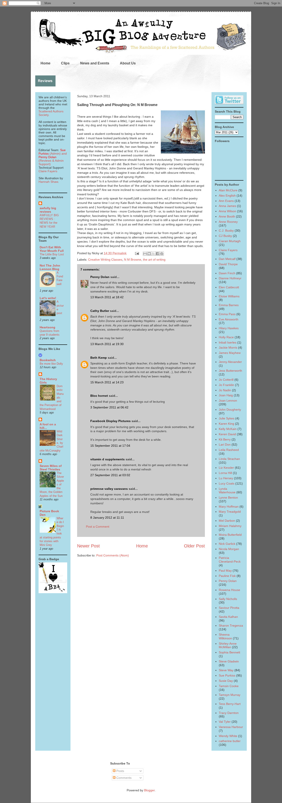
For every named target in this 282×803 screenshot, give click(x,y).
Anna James (227, 206)
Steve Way (226, 670)
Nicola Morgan (229, 549)
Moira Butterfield (230, 534)
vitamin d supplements (107, 459)
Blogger (149, 790)
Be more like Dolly (51, 363)
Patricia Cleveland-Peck (230, 559)
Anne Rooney (228, 221)
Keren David (227, 434)
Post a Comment (97, 526)
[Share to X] (153, 253)
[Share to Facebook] (157, 253)
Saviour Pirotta (229, 607)
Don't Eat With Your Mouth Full (52, 248)
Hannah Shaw (48, 181)
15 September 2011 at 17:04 (110, 445)
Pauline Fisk (227, 576)
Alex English (227, 195)
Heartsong (47, 327)
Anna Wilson (227, 211)
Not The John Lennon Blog (50, 267)
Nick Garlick (227, 543)
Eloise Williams (229, 296)
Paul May (225, 570)
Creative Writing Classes (105, 259)
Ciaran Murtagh (230, 241)
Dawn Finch (227, 273)
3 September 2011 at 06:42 (109, 407)
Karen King (226, 423)
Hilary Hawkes (229, 328)
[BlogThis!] (149, 253)
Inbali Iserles (227, 342)
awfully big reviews (48, 209)
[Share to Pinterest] (162, 253)
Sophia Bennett (229, 652)
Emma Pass (227, 314)
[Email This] (145, 253)
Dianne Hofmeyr (230, 278)
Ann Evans (226, 201)
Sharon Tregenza (231, 625)
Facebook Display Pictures (110, 421)
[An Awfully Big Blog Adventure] (53, 592)
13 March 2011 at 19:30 (107, 344)
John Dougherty (230, 409)
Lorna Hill (225, 473)
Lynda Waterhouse (227, 490)
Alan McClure (228, 190)
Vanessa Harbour (231, 727)
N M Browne (132, 259)
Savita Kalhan (228, 616)
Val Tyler (225, 721)
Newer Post (88, 545)
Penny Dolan (99, 277)
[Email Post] (137, 253)
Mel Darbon (227, 520)
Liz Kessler (226, 467)
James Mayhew (230, 353)
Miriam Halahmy (230, 526)
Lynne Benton (228, 497)
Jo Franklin (226, 385)
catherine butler (230, 741)
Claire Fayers (48, 171)
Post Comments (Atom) (112, 555)
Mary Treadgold (230, 511)
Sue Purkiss (227, 675)
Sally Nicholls (228, 599)
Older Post (194, 545)
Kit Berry (225, 439)
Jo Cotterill (226, 379)
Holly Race (226, 337)
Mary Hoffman (229, 506)
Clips (65, 63)
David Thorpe (228, 264)
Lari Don (225, 444)
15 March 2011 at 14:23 (107, 382)
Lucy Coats (226, 483)
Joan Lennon (228, 400)
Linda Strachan (229, 459)
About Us (128, 63)
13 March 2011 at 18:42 (107, 297)
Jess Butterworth (230, 370)
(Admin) (52, 151)
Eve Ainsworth (228, 319)
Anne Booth (227, 216)
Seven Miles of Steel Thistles (51, 467)
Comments (123, 777)
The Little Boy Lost (52, 254)
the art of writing (154, 259)
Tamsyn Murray (229, 695)
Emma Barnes (229, 305)
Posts (119, 771)
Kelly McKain (228, 429)
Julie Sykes (226, 418)
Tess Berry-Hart (230, 704)
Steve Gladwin (229, 661)
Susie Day (226, 680)
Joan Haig (226, 395)
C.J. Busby (226, 230)
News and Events (94, 63)
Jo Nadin (225, 390)
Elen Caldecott (229, 287)
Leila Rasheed (229, 450)
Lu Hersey (226, 478)
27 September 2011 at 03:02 (110, 475)
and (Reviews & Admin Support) (53, 159)
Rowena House (229, 590)
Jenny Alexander (230, 362)
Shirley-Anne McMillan (228, 645)
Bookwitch (48, 360)
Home (45, 63)
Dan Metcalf (227, 259)
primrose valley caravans (109, 488)
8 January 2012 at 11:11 (107, 517)
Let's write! (48, 298)
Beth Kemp (98, 357)
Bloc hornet (99, 395)
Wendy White (228, 736)
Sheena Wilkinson (225, 636)
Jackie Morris (228, 347)
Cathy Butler (99, 311)
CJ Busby (225, 236)
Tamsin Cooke (229, 686)
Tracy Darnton (229, 713)
